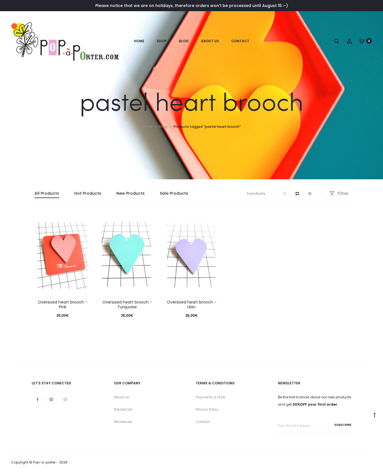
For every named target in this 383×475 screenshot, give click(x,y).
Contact (240, 41)
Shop (162, 41)
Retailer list (123, 409)
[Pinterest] (51, 399)
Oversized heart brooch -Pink (62, 304)
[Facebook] (37, 399)
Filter (342, 193)
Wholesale (123, 421)
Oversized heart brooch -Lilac (191, 304)
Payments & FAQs (210, 397)
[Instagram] (65, 399)
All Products (46, 193)
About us (121, 397)
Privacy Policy (207, 409)
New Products (130, 193)
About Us (210, 41)
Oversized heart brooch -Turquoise (127, 304)
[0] (362, 41)
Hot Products (87, 193)
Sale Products (174, 193)
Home (139, 41)
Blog (184, 41)
